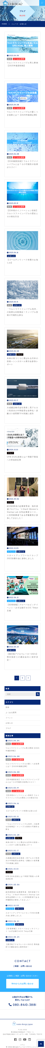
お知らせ (9, 723)
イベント (9, 718)
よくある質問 (11, 712)
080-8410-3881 (24, 1004)
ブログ (8, 728)
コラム (22, 1045)
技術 (7, 707)
